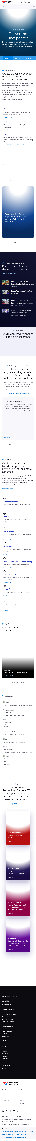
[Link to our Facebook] (10, 1111)
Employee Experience (7, 1019)
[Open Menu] (34, 2)
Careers (4, 1093)
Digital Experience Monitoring (9, 1014)
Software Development (8, 1029)
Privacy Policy (5, 1116)
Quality (29, 1119)
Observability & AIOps (7, 1026)
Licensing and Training (8, 1021)
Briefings (4, 1051)
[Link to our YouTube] (14, 1111)
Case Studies (5, 1053)
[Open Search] (21, 2)
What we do (14, 29)
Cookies (12, 1121)
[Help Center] (25, 2)
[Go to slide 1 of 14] (9, 444)
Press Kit (21, 1100)
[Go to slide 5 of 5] (21, 682)
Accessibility (5, 1121)
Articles (4, 1046)
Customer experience (8, 1009)
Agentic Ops (5, 1011)
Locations (5, 1096)
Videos (4, 1061)
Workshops (5, 1058)
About (4, 1090)
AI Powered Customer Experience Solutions (14, 1137)
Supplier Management (20, 1119)
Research (4, 1056)
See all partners (6, 1068)
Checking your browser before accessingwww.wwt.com (18, 1131)
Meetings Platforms (7, 1024)
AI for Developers (6, 1004)
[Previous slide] (12, 242)
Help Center (5, 1100)
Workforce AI (5, 1036)
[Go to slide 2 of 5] (17, 682)
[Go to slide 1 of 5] (15, 242)
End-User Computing (7, 1016)
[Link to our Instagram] (17, 1111)
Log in (29, 2)
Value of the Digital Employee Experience (14, 1134)
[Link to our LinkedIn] (3, 1111)
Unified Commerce (7, 1031)
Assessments (5, 1044)
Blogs (3, 1048)
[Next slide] (23, 242)
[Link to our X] (6, 1111)
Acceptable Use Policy (16, 1116)
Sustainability (23, 1090)
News (20, 1096)
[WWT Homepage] (7, 2)
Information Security (7, 1119)
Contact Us (22, 1103)
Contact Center (6, 1007)
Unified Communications (8, 1033)
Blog (20, 1093)
